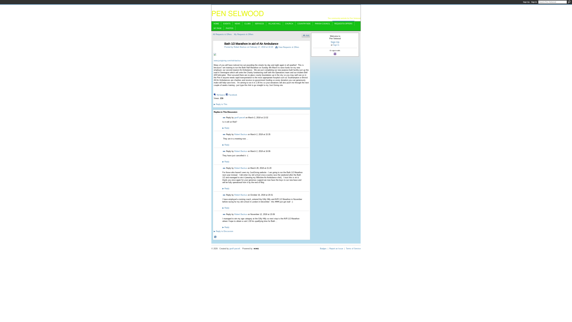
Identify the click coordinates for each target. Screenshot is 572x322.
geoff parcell (239, 117)
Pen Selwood (237, 13)
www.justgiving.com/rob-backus (227, 60)
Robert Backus (240, 47)
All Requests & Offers (222, 34)
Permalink (224, 117)
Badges (323, 248)
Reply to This (220, 104)
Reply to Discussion (223, 231)
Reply (225, 128)
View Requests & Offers (288, 47)
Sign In (534, 2)
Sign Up (526, 2)
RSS (215, 237)
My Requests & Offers (243, 34)
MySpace (221, 95)
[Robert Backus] (218, 50)
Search (569, 2)
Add (307, 35)
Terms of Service (353, 248)
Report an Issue (336, 248)
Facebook (233, 95)
